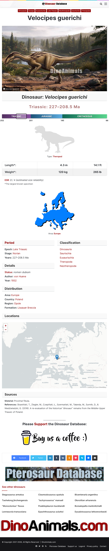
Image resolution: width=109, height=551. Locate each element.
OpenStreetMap (100, 387)
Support (40, 424)
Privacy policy (92, 546)
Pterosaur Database (57, 546)
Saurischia (76, 11)
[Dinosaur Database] (54, 3)
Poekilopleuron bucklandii (52, 506)
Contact (103, 546)
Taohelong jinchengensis (15, 500)
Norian (16, 253)
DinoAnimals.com (49, 542)
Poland (19, 299)
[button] (57, 357)
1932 (14, 280)
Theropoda (86, 11)
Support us (72, 546)
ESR (7, 180)
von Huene (20, 276)
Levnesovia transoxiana (14, 511)
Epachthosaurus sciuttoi (50, 511)
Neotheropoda (64, 11)
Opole (17, 303)
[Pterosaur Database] (54, 474)
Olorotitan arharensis (86, 500)
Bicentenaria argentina (86, 494)
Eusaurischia (40, 11)
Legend (82, 546)
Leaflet (89, 387)
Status (8, 272)
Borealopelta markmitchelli (88, 506)
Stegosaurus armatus (13, 494)
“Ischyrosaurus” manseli (50, 500)
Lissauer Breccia (27, 307)
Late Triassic (52, 11)
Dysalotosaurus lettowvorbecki (91, 511)
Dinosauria (23, 11)
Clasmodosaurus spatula (51, 494)
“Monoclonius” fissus (13, 506)
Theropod (57, 156)
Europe (31, 11)
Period (9, 243)
